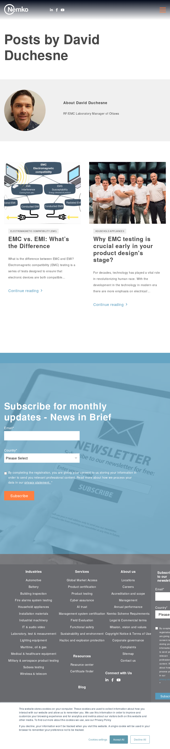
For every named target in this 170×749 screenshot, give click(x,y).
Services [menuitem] (82, 571)
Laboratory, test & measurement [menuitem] (33, 633)
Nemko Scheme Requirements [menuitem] (128, 613)
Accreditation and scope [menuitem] (128, 593)
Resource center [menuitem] (82, 664)
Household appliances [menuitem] (33, 607)
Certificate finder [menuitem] (82, 671)
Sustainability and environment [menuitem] (82, 633)
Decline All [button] (140, 739)
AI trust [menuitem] (82, 607)
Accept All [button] (118, 739)
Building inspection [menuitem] (33, 593)
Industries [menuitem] (34, 571)
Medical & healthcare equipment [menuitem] (33, 654)
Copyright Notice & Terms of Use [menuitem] (128, 633)
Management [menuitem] (128, 600)
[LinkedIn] (51, 10)
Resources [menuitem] (82, 656)
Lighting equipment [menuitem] (33, 640)
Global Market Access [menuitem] (82, 580)
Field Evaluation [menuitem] (82, 620)
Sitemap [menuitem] (128, 654)
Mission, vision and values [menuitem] (128, 627)
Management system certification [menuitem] (82, 613)
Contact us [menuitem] (128, 660)
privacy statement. (37, 482)
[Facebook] (57, 10)
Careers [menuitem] (128, 587)
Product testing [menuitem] (82, 593)
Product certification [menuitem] (82, 587)
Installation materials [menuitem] (33, 613)
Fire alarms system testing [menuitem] (33, 600)
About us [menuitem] (128, 571)
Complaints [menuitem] (128, 647)
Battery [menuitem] (34, 587)
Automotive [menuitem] (33, 580)
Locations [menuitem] (128, 580)
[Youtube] (62, 10)
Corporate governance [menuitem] (128, 640)
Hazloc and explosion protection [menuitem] (82, 640)
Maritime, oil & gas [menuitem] (34, 647)
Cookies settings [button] (98, 739)
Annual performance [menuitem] (128, 607)
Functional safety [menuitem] (82, 627)
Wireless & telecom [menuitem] (33, 674)
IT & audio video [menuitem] (33, 627)
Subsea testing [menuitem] (33, 667)
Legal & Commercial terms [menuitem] (128, 620)
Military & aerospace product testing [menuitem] (33, 660)
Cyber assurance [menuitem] (82, 600)
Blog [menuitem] (82, 687)
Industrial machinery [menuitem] (33, 620)
